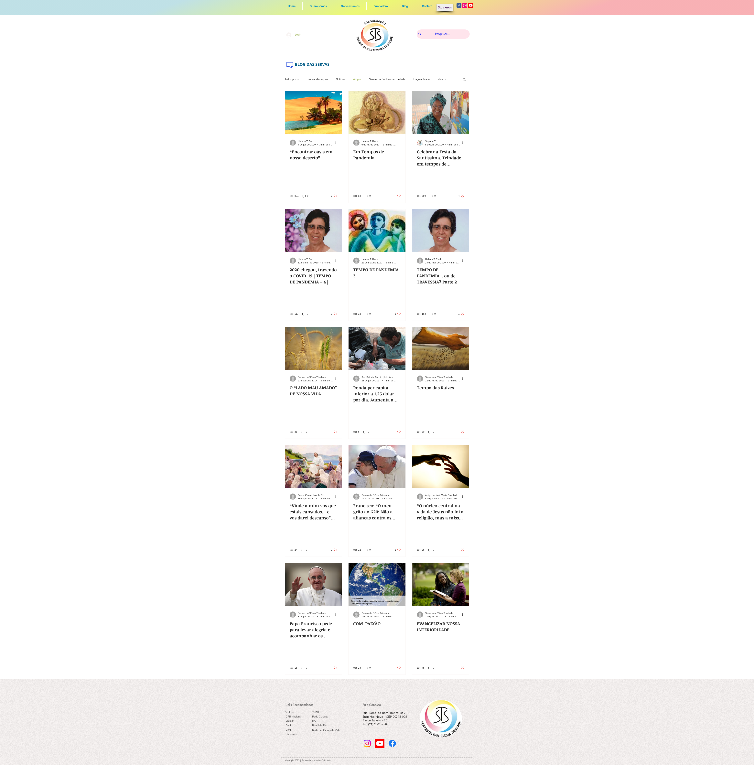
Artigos (357, 79)
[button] (464, 80)
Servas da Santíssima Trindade (387, 79)
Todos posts (292, 79)
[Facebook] (392, 743)
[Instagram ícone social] (464, 5)
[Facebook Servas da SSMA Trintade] (459, 5)
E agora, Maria (421, 79)
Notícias (340, 79)
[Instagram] (367, 743)
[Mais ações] (336, 142)
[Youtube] (470, 5)
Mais (440, 79)
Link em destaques (317, 79)
